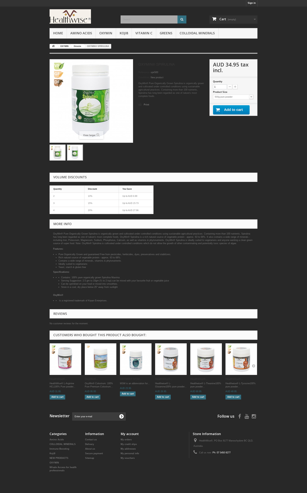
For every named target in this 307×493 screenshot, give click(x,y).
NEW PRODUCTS (59, 458)
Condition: (144, 77)
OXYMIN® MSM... (131, 378)
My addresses (128, 448)
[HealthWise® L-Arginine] (65, 359)
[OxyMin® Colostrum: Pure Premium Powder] (100, 359)
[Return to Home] (53, 46)
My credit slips (129, 444)
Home (58, 33)
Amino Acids (81, 33)
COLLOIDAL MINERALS (197, 33)
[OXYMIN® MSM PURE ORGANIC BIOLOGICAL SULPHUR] (136, 359)
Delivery (89, 444)
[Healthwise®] (82, 16)
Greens (166, 33)
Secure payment (94, 453)
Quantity (217, 81)
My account (130, 434)
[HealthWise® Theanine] (206, 359)
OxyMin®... (91, 378)
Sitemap (89, 458)
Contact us (91, 439)
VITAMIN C (143, 33)
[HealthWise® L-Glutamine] (171, 359)
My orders (126, 439)
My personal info (130, 453)
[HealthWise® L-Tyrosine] (241, 359)
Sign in (252, 3)
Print (146, 104)
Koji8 (124, 33)
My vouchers (128, 458)
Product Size (220, 92)
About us (90, 448)
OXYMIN (105, 33)
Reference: (144, 72)
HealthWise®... (58, 378)
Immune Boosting (59, 448)
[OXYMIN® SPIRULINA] (57, 152)
